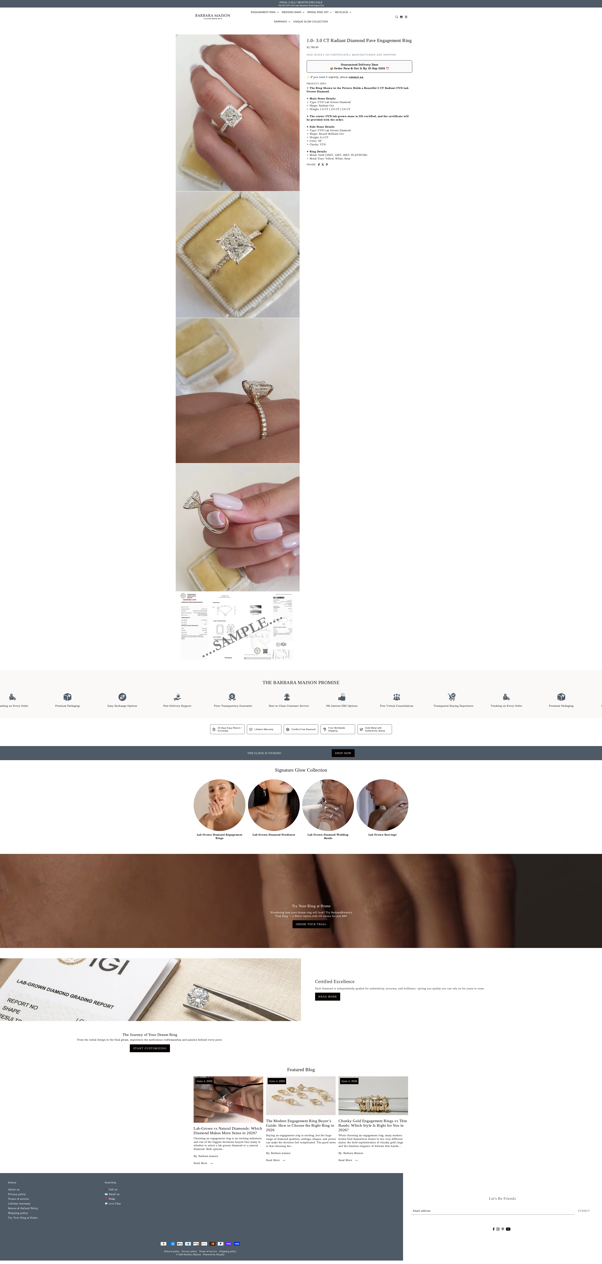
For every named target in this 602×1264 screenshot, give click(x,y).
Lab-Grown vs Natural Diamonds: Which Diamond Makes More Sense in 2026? (228, 1130)
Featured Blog (301, 1069)
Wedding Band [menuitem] (292, 12)
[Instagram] (498, 1229)
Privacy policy (17, 1194)
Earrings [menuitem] (281, 21)
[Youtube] (508, 1229)
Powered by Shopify (213, 1254)
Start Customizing (150, 1048)
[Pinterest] (503, 1229)
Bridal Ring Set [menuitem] (318, 12)
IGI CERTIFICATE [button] (337, 54)
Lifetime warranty (19, 1203)
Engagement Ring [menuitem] (263, 12)
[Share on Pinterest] (327, 164)
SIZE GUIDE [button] (314, 54)
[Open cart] (406, 17)
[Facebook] (493, 1229)
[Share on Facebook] (319, 164)
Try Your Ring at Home (22, 1217)
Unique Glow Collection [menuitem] (310, 21)
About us (14, 1189)
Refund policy (172, 1251)
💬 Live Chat (113, 1203)
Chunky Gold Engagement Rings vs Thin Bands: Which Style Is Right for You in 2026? (372, 1125)
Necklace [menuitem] (342, 12)
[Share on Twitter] (323, 164)
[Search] (396, 17)
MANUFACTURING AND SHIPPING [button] (374, 54)
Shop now (343, 753)
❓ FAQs (110, 1199)
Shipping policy (18, 1213)
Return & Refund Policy (23, 1208)
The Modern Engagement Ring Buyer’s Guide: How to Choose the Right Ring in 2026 (300, 1125)
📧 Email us (112, 1194)
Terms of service (18, 1199)
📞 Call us (111, 1189)
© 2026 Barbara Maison (189, 1254)
